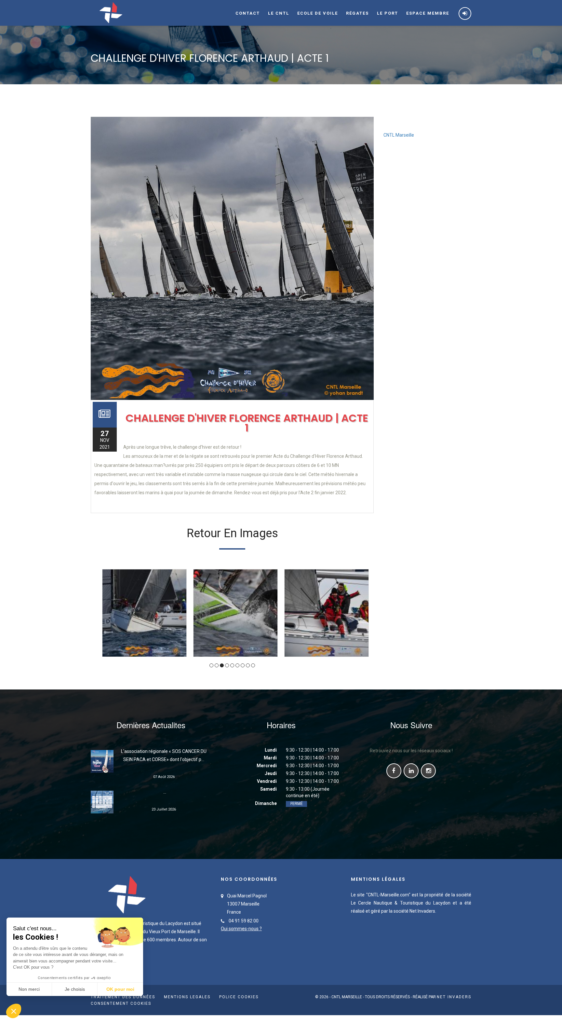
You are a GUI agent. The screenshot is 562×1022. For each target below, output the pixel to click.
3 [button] (222, 665)
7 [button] (243, 665)
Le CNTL (278, 13)
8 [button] (248, 665)
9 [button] (253, 665)
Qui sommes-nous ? (241, 928)
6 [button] (237, 665)
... (163, 792)
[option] (144, 613)
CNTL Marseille (398, 135)
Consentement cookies (121, 1003)
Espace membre (427, 13)
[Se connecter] (465, 13)
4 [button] (227, 665)
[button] (13, 1011)
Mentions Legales (187, 997)
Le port (387, 13)
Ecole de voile (317, 13)
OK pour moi (120, 989)
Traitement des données (123, 997)
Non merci (29, 989)
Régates (357, 13)
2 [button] (217, 665)
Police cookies (239, 997)
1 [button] (211, 665)
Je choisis (75, 989)
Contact (247, 13)
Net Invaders (454, 997)
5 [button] (232, 665)
